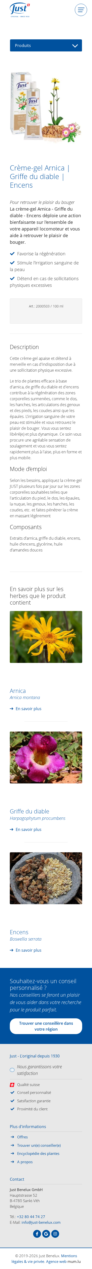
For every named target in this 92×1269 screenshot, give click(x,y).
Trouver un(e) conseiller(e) (39, 1145)
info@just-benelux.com (41, 1222)
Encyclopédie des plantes (38, 1153)
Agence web (56, 1261)
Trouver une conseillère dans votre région (46, 1026)
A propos (25, 1161)
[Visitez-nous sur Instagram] (55, 1234)
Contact (17, 1179)
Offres (22, 1136)
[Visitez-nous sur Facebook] (37, 1234)
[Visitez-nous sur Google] (46, 1234)
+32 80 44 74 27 (31, 1216)
